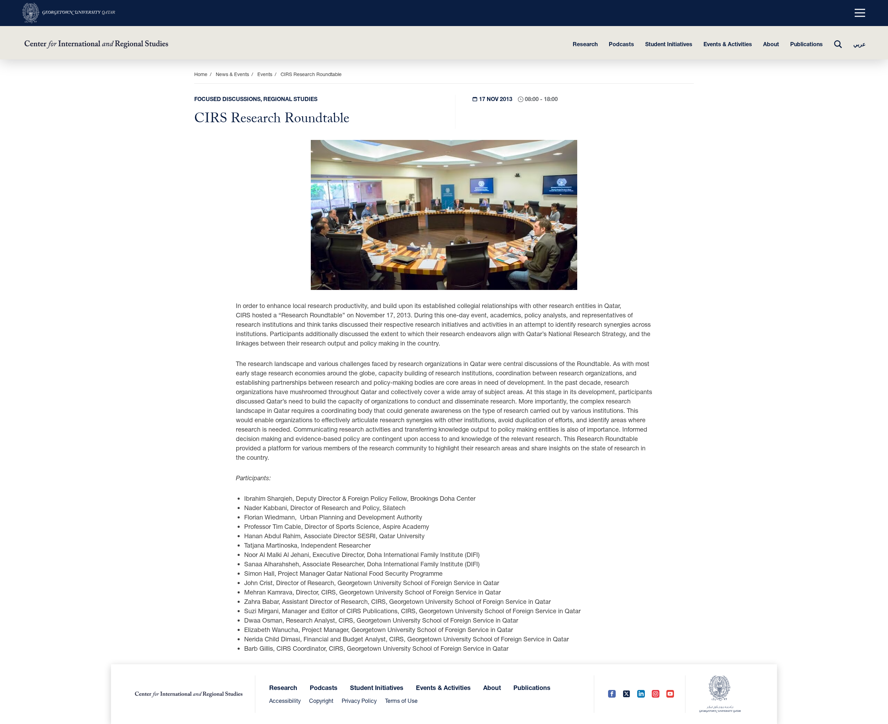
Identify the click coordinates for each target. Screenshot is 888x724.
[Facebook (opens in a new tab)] (612, 694)
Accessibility (285, 700)
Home (200, 74)
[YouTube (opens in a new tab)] (670, 694)
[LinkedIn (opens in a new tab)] (641, 694)
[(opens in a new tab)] (68, 13)
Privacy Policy (359, 700)
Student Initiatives (668, 44)
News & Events (232, 74)
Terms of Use (401, 700)
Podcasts (621, 44)
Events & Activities (727, 44)
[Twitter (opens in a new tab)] (626, 694)
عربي (859, 44)
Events (264, 74)
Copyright (321, 700)
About (771, 44)
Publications (806, 44)
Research (585, 44)
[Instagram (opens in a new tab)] (655, 694)
